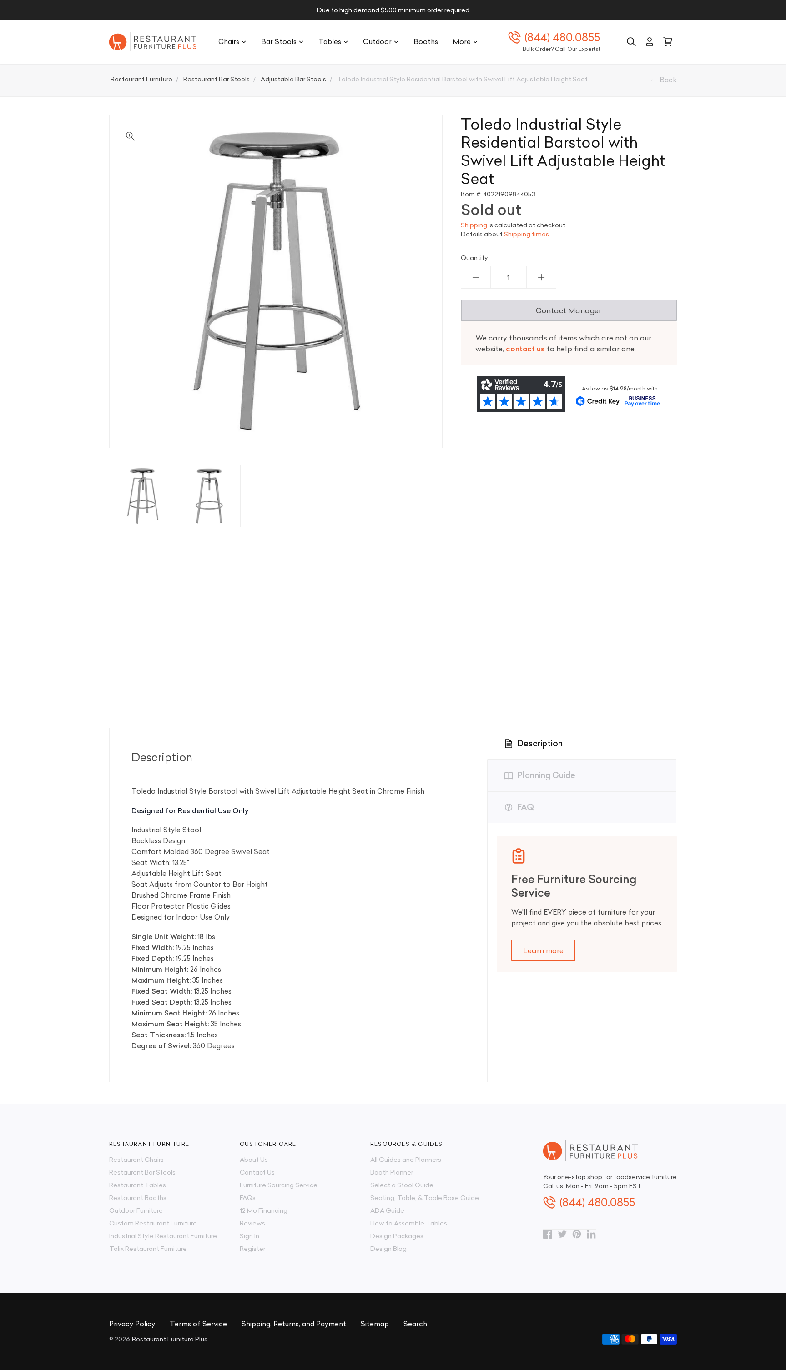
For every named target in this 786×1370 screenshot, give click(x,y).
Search (415, 1324)
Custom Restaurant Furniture (153, 1223)
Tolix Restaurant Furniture (148, 1249)
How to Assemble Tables (408, 1223)
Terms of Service (198, 1324)
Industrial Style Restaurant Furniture (163, 1236)
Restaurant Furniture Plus (169, 1339)
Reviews (252, 1223)
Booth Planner (391, 1172)
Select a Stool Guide (401, 1185)
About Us (254, 1159)
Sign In (249, 1236)
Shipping (474, 225)
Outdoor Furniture (136, 1210)
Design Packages (396, 1236)
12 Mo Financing (263, 1210)
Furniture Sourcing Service (278, 1185)
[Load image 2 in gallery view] (209, 496)
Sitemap (375, 1324)
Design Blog (388, 1249)
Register (252, 1249)
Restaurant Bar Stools (142, 1172)
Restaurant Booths (137, 1198)
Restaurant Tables (137, 1185)
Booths (425, 41)
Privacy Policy (132, 1324)
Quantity (474, 258)
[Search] (631, 42)
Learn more (543, 950)
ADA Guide (387, 1210)
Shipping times (526, 234)
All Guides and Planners (405, 1159)
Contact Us (257, 1172)
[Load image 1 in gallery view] (142, 496)
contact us (525, 348)
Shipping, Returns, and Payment (294, 1324)
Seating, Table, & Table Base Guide (424, 1198)
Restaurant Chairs (136, 1159)
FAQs (248, 1198)
